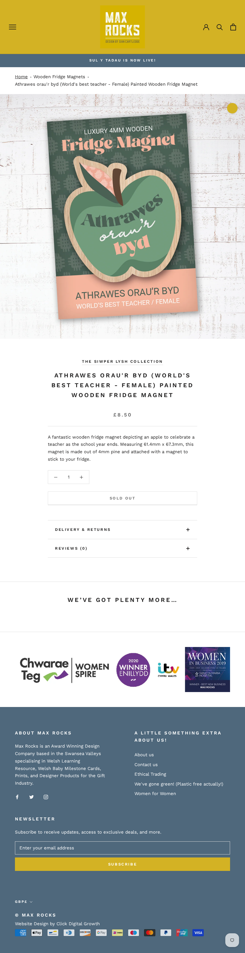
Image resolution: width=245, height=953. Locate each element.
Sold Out (123, 498)
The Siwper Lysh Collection (122, 361)
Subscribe (122, 864)
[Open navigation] (12, 27)
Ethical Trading (150, 774)
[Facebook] (17, 796)
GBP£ (21, 902)
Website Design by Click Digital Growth (57, 923)
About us (144, 754)
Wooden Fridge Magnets (59, 76)
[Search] (220, 27)
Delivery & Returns (83, 529)
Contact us (146, 764)
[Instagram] (46, 796)
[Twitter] (31, 796)
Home (21, 76)
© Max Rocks (35, 915)
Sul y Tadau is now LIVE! (122, 60)
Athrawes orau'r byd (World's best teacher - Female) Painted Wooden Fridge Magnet (106, 84)
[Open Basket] (233, 27)
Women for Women (155, 793)
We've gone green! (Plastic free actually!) (178, 784)
